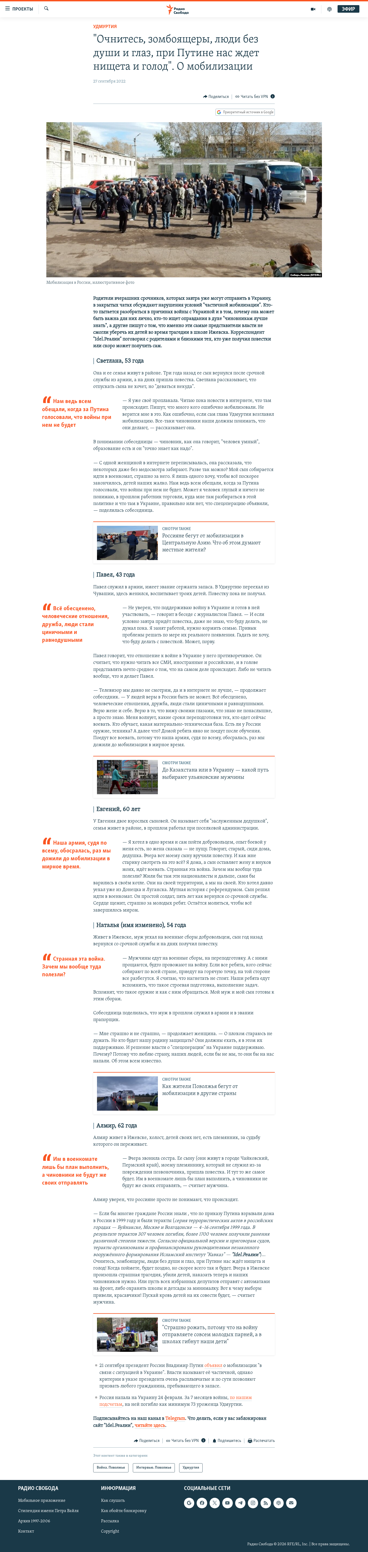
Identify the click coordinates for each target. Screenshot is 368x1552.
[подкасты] (329, 9)
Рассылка (110, 1521)
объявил (213, 1365)
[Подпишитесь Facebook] (202, 1503)
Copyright (110, 1532)
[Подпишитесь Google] (189, 1503)
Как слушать (113, 1501)
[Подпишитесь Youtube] (227, 1503)
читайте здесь (150, 1425)
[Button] (216, 96)
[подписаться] (291, 1503)
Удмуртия (105, 27)
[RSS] (266, 1503)
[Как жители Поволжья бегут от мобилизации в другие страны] (127, 1093)
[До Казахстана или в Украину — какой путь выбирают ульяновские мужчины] (127, 777)
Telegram (175, 1418)
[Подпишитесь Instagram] (253, 1503)
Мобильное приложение (41, 1501)
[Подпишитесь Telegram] (240, 1503)
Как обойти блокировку (124, 1511)
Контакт (26, 1532)
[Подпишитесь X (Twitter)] (215, 1503)
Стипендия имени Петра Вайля (48, 1511)
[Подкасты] (278, 1503)
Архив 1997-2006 (34, 1521)
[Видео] (313, 9)
